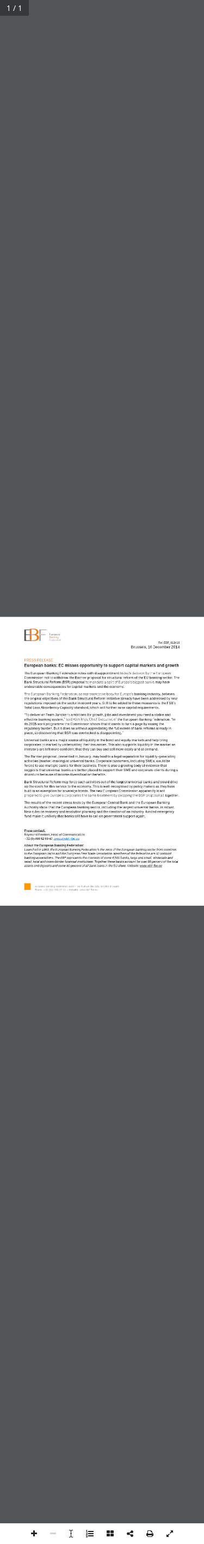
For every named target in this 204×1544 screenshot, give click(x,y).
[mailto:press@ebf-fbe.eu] (66, 840)
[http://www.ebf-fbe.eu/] (88, 891)
